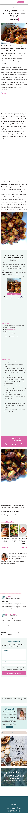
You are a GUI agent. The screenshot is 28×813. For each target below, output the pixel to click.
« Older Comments (5, 625)
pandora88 (4, 603)
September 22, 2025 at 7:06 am (12, 598)
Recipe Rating (5, 645)
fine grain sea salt (11, 329)
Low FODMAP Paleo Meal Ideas (14, 540)
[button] (2, 2)
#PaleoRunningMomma (17, 444)
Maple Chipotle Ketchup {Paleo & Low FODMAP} (23, 541)
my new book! (21, 2)
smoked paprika (11, 331)
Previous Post (4, 547)
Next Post (24, 547)
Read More (9, 726)
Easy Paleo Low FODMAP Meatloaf (5, 540)
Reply (2, 610)
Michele (8, 271)
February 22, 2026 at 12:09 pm (12, 615)
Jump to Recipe (14, 19)
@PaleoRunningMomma (11, 443)
